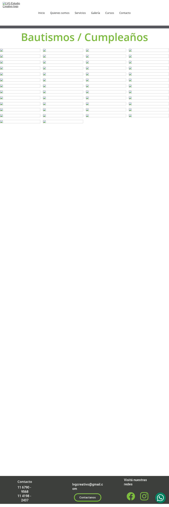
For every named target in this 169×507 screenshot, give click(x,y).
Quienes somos (59, 13)
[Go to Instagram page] (144, 496)
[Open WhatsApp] (160, 497)
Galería (95, 13)
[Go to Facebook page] (131, 496)
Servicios (80, 13)
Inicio (41, 13)
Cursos (109, 13)
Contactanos (87, 497)
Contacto (125, 13)
